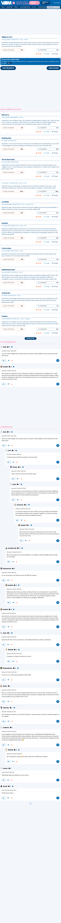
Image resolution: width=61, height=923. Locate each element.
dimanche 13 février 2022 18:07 (26, 529)
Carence (5, 316)
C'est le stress (6, 248)
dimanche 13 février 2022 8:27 (14, 454)
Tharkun (15, 467)
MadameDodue (7, 668)
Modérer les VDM (45, 3)
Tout (3, 7)
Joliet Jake (6, 708)
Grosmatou (20, 505)
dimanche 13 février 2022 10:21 (18, 471)
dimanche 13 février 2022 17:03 (22, 508)
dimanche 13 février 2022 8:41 (9, 370)
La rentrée (5, 202)
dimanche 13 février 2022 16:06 (14, 754)
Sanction (5, 223)
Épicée (16, 7)
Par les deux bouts (8, 159)
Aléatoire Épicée (25, 7)
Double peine (6, 138)
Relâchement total (8, 270)
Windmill (10, 649)
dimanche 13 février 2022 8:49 (14, 589)
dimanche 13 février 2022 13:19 (9, 731)
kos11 (9, 450)
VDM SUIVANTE (54, 68)
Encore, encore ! (31, 338)
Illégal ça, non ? (7, 37)
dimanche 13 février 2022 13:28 (14, 653)
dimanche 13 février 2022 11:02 (9, 690)
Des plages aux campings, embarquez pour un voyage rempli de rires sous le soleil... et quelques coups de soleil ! (30, 61)
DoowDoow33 (12, 548)
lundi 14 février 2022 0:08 (8, 772)
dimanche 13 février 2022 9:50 (9, 637)
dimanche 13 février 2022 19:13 (14, 552)
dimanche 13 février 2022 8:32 (9, 572)
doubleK (5, 367)
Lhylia (5, 347)
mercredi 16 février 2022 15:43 (9, 790)
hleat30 (5, 786)
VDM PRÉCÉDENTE (8, 68)
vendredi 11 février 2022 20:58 (9, 351)
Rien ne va (5, 115)
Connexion (57, 2)
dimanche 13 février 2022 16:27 (18, 488)
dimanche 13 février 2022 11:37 (9, 711)
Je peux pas (6, 293)
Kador (5, 633)
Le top (34, 7)
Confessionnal (42, 7)
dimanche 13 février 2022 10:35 (9, 672)
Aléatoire (9, 7)
